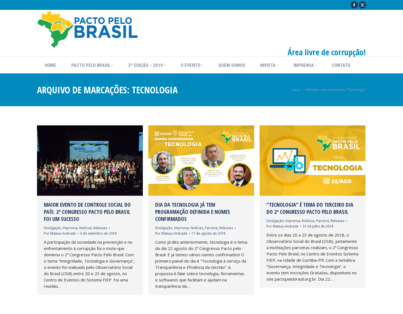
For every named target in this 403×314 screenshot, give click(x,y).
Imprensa (70, 228)
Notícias (85, 228)
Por (60, 233)
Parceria (211, 228)
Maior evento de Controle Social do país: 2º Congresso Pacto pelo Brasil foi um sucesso (87, 212)
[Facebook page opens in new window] (354, 4)
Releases (100, 228)
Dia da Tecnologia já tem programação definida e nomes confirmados (192, 212)
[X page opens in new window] (362, 4)
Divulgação (52, 228)
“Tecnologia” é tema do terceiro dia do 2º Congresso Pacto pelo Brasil (309, 208)
